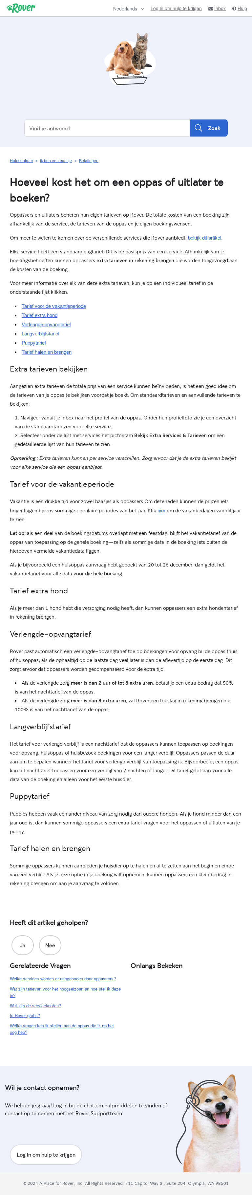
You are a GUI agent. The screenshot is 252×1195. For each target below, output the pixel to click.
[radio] (22, 945)
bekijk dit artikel (204, 237)
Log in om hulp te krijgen (176, 8)
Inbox (220, 8)
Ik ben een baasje (56, 160)
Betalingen (88, 160)
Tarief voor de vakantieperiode (54, 305)
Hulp (242, 8)
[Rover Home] (21, 8)
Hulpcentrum (21, 160)
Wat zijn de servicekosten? (35, 1005)
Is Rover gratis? (25, 1015)
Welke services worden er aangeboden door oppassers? (63, 978)
